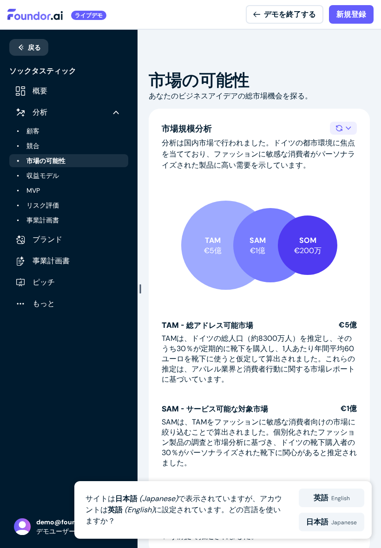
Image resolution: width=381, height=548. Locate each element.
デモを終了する (290, 14)
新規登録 (351, 14)
